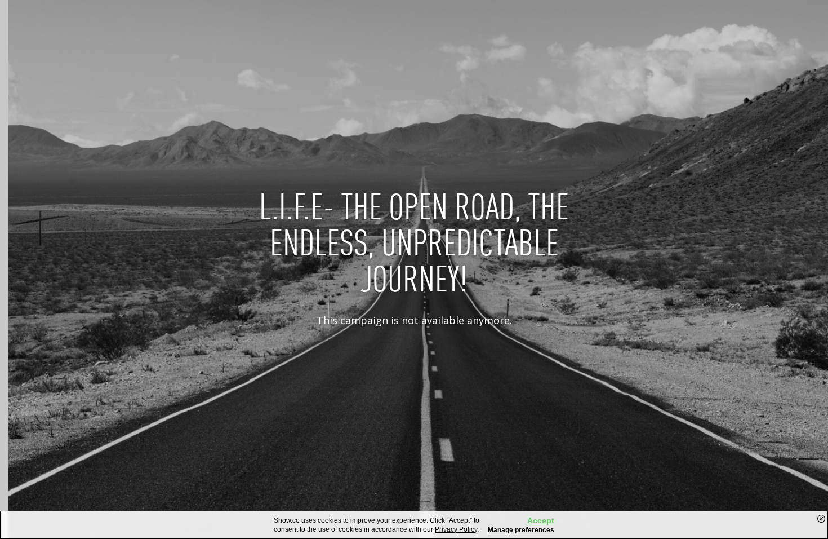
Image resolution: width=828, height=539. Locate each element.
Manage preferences (521, 530)
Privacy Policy (456, 529)
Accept (540, 520)
